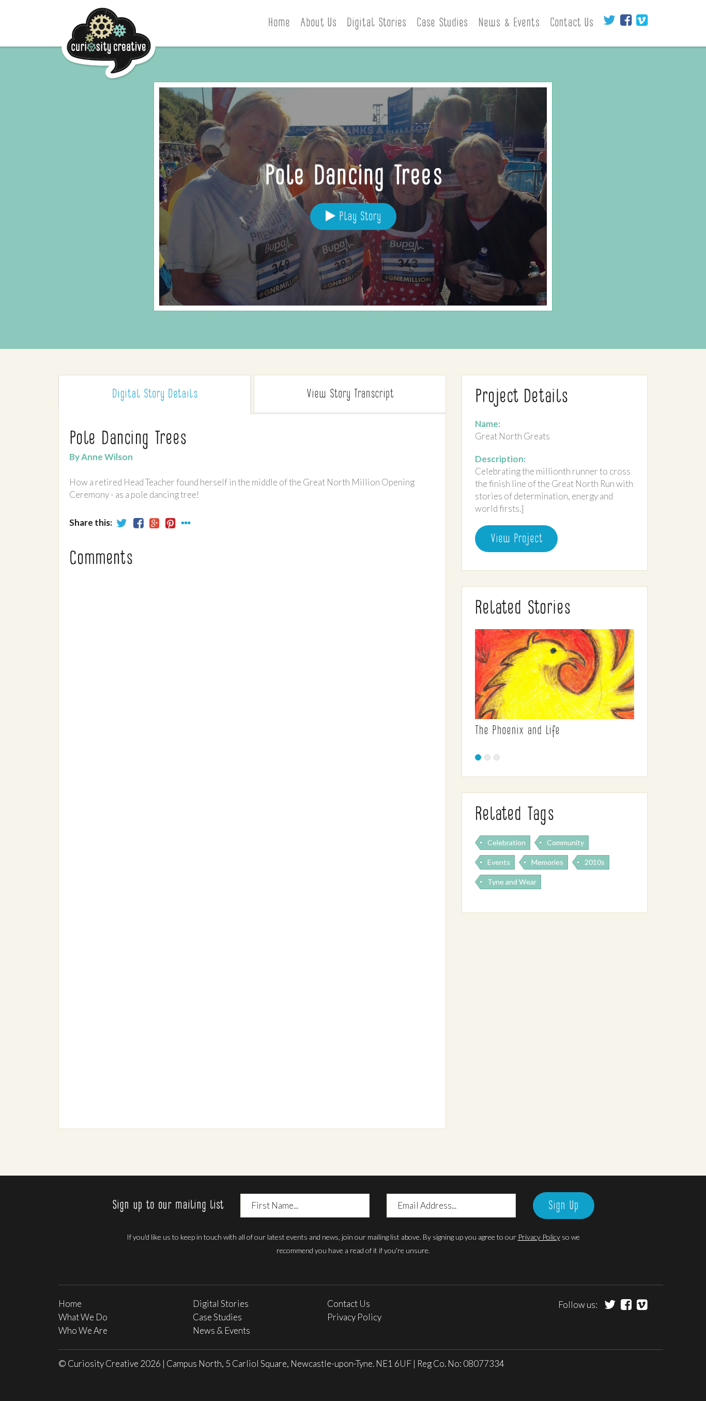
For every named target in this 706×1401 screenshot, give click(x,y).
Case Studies (442, 23)
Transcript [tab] (349, 394)
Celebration (506, 842)
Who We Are (83, 1330)
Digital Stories (376, 23)
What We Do (83, 1317)
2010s (595, 862)
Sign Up (563, 1206)
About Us (318, 23)
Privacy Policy (539, 1236)
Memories (547, 862)
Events (498, 862)
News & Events (509, 23)
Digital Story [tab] (154, 394)
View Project (516, 539)
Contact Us (571, 23)
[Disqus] (252, 713)
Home (279, 23)
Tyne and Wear (511, 881)
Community (565, 842)
